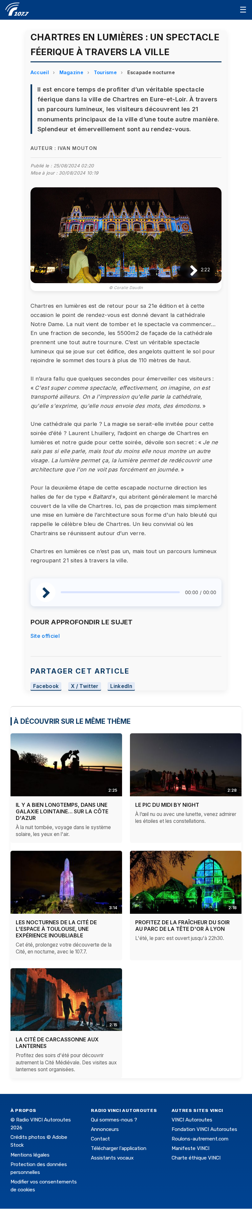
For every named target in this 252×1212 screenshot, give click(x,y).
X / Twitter (84, 686)
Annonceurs (105, 1129)
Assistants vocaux (112, 1158)
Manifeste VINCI (190, 1148)
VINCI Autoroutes (192, 1120)
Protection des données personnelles (38, 1168)
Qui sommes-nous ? (114, 1120)
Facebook (46, 686)
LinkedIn (121, 686)
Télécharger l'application (118, 1148)
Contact (100, 1139)
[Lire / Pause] (188, 270)
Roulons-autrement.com (200, 1139)
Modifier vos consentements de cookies (43, 1186)
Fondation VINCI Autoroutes (204, 1129)
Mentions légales (30, 1155)
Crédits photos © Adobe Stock (38, 1141)
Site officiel (45, 636)
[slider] (120, 592)
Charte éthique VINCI (196, 1158)
